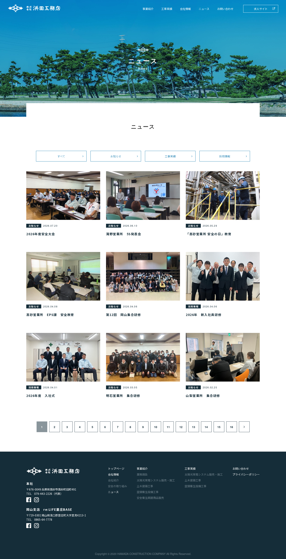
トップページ (116, 468)
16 (231, 427)
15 (218, 427)
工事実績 (166, 9)
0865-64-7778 (43, 519)
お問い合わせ (225, 9)
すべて (61, 156)
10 (155, 427)
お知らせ (115, 156)
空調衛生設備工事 (148, 492)
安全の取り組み (117, 486)
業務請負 (142, 474)
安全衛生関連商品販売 (150, 498)
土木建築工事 (145, 486)
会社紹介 (113, 480)
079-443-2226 (43, 494)
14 (206, 427)
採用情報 (224, 156)
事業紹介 (148, 9)
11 (168, 427)
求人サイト (261, 9)
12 (180, 427)
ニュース (204, 9)
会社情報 (185, 9)
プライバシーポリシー (246, 474)
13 (193, 427)
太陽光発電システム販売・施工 (156, 480)
